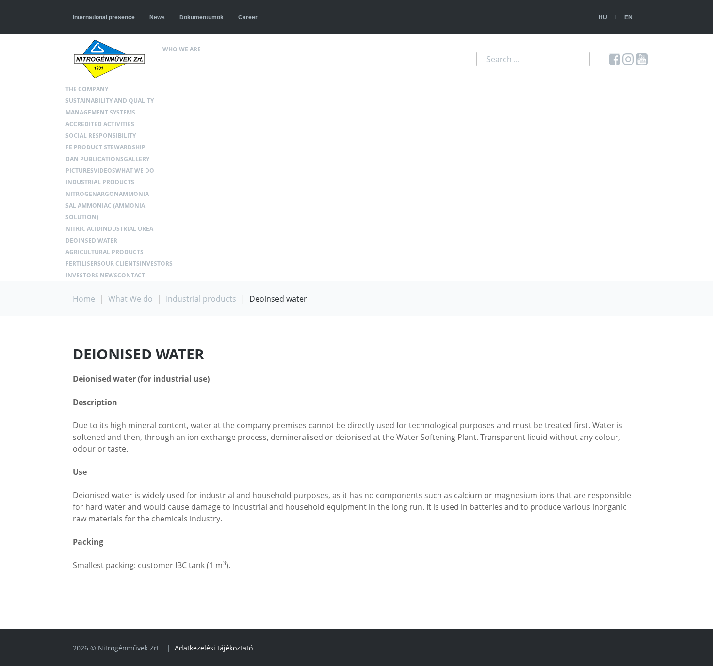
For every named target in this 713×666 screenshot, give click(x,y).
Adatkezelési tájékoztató (214, 647)
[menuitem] (209, 49)
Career (248, 17)
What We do (130, 298)
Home (84, 298)
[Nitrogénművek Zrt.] (113, 58)
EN (628, 17)
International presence (104, 17)
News (157, 17)
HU (603, 17)
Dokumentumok (201, 17)
